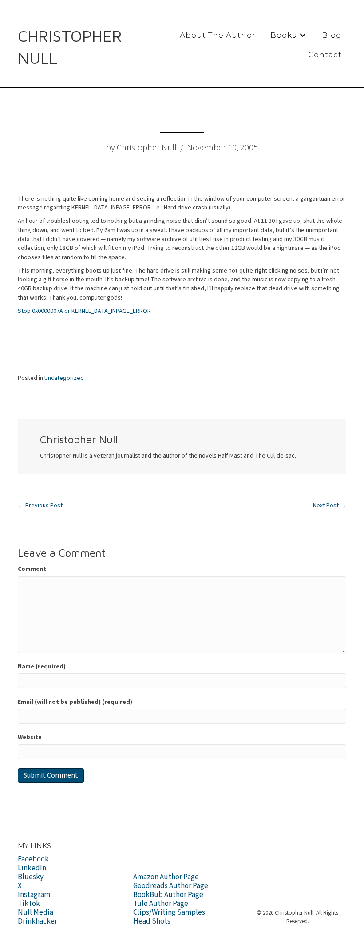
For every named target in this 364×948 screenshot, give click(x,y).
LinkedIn (32, 868)
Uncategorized (64, 378)
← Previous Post (40, 505)
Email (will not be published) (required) (75, 702)
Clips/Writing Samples (169, 912)
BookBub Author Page (168, 894)
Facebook (33, 859)
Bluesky (31, 877)
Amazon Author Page (166, 877)
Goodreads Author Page (170, 886)
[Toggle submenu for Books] (302, 35)
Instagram (34, 894)
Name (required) (42, 666)
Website (30, 737)
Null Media (35, 912)
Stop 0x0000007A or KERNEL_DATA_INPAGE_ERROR (84, 311)
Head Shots (151, 921)
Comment (32, 569)
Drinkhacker (37, 921)
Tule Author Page (160, 903)
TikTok (29, 903)
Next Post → (329, 505)
